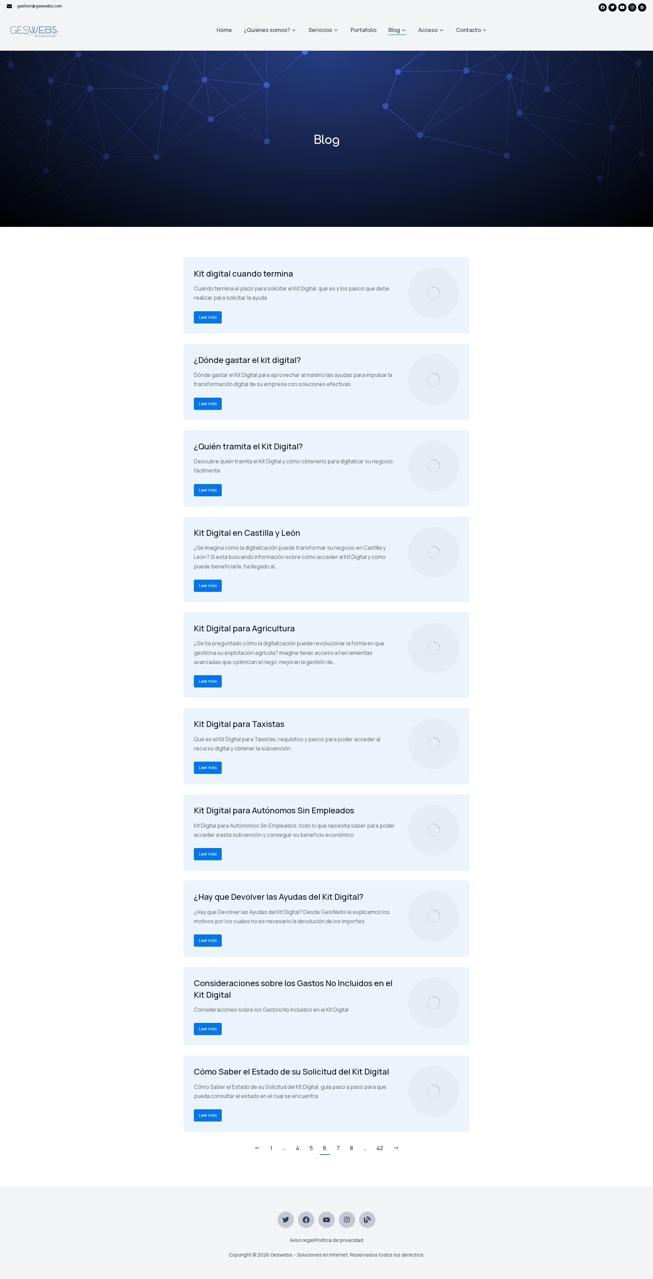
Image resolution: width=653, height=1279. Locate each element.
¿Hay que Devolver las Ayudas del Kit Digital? (278, 896)
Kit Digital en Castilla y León (247, 532)
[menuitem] (224, 30)
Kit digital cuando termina (243, 273)
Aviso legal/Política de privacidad (326, 1240)
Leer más (208, 317)
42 (379, 1148)
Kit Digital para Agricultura (244, 628)
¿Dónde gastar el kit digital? (247, 359)
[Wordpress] (642, 7)
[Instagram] (632, 7)
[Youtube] (622, 7)
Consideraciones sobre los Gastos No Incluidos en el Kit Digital (293, 988)
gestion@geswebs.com (39, 6)
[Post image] (433, 293)
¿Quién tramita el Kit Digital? (248, 446)
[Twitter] (612, 7)
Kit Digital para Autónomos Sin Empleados (274, 810)
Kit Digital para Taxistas (239, 723)
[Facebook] (603, 7)
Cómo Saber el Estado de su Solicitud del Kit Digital (291, 1071)
